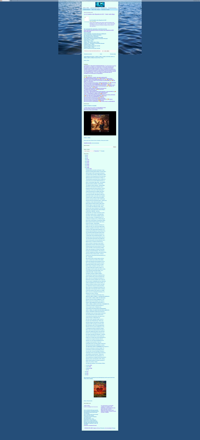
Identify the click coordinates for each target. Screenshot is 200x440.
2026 (86, 155)
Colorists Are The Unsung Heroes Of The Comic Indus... (96, 176)
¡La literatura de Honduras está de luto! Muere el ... (95, 305)
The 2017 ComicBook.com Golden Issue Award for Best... (96, 252)
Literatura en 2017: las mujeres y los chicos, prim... (95, 323)
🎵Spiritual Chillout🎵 (86, 9)
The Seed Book (86, 413)
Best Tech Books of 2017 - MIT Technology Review (95, 325)
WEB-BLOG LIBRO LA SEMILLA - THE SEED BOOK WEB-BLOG (97, 296)
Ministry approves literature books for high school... (95, 203)
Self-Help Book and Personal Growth (105, 377)
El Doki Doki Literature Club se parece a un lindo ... (95, 264)
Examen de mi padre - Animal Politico (92, 223)
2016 (86, 371)
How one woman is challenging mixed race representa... (96, 281)
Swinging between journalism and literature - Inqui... (95, 170)
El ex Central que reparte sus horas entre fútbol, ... (95, 192)
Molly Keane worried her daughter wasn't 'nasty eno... (95, 279)
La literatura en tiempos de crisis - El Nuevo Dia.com (95, 218)
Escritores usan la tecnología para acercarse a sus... (95, 332)
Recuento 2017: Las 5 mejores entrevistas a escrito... (95, 212)
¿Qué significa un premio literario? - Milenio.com (95, 354)
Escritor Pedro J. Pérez (99, 57)
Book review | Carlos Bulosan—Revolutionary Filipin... (96, 220)
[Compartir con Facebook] (107, 51)
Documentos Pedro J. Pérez (89, 418)
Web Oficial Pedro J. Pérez (95, 7)
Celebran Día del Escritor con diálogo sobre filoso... (95, 191)
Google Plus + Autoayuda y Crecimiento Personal (94, 43)
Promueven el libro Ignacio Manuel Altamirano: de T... (95, 229)
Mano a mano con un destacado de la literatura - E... (95, 278)
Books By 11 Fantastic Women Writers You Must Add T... (96, 171)
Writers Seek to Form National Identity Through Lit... (95, 329)
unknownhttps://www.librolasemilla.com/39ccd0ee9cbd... (96, 308)
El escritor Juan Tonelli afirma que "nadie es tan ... (95, 320)
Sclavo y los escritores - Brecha (91, 361)
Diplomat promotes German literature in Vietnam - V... (95, 177)
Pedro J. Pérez (86, 60)
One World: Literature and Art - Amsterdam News (95, 214)
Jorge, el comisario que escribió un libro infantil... (95, 259)
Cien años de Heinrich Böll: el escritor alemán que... (95, 335)
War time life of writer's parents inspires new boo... (95, 258)
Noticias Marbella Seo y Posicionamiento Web (93, 37)
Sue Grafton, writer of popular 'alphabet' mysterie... (95, 215)
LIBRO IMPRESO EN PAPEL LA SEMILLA (91, 56)
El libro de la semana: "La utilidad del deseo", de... (95, 217)
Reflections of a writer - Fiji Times (92, 293)
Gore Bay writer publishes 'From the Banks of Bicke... (95, 363)
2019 (86, 164)
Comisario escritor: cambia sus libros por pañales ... (95, 197)
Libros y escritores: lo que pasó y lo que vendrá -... (95, 243)
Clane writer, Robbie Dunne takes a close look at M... (95, 331)
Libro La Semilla (87, 32)
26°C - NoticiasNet (89, 256)
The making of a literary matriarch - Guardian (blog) (95, 185)
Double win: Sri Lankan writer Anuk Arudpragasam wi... (96, 337)
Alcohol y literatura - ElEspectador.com (93, 317)
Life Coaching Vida (87, 417)
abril (87, 369)
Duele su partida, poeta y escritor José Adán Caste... (95, 276)
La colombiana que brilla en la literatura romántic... (95, 328)
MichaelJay (102, 428)
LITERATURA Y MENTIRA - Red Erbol (93, 211)
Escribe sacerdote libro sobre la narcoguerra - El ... (95, 355)
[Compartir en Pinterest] (108, 51)
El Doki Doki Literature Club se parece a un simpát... (95, 290)
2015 (86, 373)
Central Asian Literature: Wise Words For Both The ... (95, 194)
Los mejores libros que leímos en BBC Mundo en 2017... (96, 174)
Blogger (113, 428)
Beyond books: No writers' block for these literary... (95, 244)
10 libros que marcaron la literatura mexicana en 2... (95, 224)
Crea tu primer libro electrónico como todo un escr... (95, 316)
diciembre (88, 168)
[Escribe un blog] (105, 51)
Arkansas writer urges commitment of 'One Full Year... (95, 208)
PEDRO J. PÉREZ (86, 7)
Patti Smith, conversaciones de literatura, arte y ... (95, 186)
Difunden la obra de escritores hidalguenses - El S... (95, 299)
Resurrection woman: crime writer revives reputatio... (95, 195)
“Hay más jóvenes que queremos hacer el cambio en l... (96, 179)
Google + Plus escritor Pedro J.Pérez (91, 42)
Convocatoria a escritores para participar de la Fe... (95, 349)
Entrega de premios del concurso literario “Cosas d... (95, 188)
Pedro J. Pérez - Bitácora (96, 9)
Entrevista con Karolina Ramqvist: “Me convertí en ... (95, 250)
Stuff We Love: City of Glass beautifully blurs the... (95, 340)
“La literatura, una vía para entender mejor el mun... (95, 294)
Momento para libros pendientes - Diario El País (94, 183)
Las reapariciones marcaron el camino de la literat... (95, 285)
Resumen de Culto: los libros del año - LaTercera (95, 253)
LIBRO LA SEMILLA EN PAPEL (105, 56)
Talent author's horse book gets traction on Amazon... (95, 288)
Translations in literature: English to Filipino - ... (94, 273)
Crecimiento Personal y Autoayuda (90, 416)
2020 (86, 162)
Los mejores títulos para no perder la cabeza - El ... (95, 267)
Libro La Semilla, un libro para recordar (101, 140)
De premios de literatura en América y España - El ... (95, 348)
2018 (86, 165)
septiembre (88, 368)
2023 (86, 158)
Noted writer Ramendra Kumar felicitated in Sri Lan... (95, 261)
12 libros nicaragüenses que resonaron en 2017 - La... (95, 282)
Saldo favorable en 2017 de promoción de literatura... (95, 173)
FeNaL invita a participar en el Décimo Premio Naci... (95, 249)
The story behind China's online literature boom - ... (95, 314)
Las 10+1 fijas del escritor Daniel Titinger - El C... (94, 270)
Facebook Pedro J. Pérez (89, 39)
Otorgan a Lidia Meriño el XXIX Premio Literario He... (95, 311)
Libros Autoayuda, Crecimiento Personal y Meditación (95, 33)
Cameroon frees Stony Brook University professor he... (96, 255)
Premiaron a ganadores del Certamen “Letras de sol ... (96, 227)
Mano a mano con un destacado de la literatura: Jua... (95, 287)
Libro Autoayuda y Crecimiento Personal (91, 377)
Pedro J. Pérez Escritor (88, 400)
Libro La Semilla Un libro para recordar (92, 45)
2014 (86, 374)
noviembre (88, 365)
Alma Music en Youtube (105, 9)
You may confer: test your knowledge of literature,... (95, 351)
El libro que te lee (104, 7)
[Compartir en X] (106, 51)
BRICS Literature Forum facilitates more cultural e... (95, 300)
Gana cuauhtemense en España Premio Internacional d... (96, 357)
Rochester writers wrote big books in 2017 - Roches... (95, 358)
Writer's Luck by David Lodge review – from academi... (96, 182)
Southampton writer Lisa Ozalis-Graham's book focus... (96, 313)
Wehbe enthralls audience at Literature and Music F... (95, 360)
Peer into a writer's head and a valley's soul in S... (95, 319)
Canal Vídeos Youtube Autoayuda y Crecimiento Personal (96, 38)
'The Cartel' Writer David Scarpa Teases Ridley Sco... (95, 238)
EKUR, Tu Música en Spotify (90, 105)
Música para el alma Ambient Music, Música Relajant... (95, 209)
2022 (86, 159)
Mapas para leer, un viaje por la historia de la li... (94, 241)
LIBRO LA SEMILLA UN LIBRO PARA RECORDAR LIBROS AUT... (98, 310)
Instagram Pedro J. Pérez (89, 44)
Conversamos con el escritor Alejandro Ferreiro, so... (95, 180)
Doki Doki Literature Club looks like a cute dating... (95, 322)
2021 (86, 161)
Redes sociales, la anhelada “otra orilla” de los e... (95, 265)
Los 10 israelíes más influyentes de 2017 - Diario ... (95, 206)
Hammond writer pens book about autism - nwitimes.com (96, 200)
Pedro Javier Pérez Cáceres (89, 140)
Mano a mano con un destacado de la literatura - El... (95, 291)
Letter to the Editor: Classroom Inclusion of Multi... (95, 247)
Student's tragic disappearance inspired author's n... (95, 302)
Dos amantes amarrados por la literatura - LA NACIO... (96, 334)
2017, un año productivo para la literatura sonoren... (95, 262)
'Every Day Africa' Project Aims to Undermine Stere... (95, 275)
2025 (86, 156)
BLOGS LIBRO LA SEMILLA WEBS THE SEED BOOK (95, 297)
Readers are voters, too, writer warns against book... (95, 226)
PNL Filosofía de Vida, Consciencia (91, 36)
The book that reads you (112, 7)
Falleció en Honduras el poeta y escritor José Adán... (95, 284)
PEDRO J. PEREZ (87, 137)
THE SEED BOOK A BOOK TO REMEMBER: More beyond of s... (97, 346)
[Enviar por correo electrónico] (104, 51)
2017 (86, 167)
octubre (87, 366)
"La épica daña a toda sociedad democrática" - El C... (95, 235)
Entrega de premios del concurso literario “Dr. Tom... (95, 246)
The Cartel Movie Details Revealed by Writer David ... (95, 232)
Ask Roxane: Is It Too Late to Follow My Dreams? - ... (95, 189)
